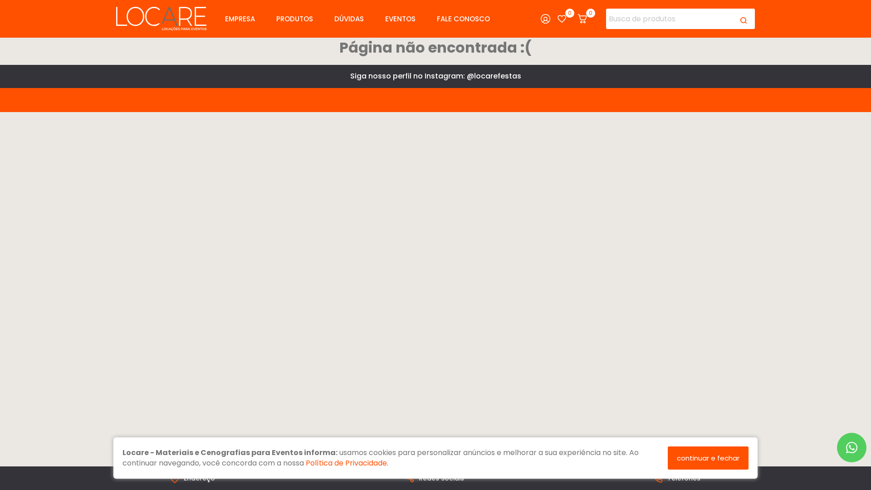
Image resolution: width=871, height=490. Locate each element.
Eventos (400, 19)
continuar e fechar (708, 458)
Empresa (240, 19)
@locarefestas (494, 76)
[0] (562, 19)
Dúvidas (349, 19)
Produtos (294, 19)
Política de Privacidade (346, 463)
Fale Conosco (463, 19)
